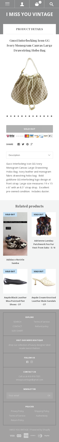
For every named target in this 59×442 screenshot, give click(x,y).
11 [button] (44, 116)
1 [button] (7, 116)
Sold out (29, 128)
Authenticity (42, 415)
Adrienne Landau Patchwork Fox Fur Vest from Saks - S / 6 (43, 244)
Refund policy (41, 326)
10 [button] (40, 116)
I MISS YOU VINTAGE (29, 14)
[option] (29, 84)
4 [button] (18, 116)
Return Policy (17, 420)
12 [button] (48, 116)
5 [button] (22, 116)
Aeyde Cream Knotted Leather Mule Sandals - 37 (44, 301)
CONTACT (17, 326)
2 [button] (11, 116)
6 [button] (25, 116)
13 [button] (51, 116)
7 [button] (29, 116)
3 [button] (14, 116)
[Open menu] (7, 4)
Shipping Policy (41, 411)
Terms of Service (17, 415)
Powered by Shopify (40, 429)
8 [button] (33, 116)
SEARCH (17, 321)
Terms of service (42, 321)
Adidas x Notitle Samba (15, 261)
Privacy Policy (17, 411)
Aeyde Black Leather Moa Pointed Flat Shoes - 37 (15, 301)
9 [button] (36, 116)
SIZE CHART (17, 330)
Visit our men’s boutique (29, 340)
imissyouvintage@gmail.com (29, 379)
